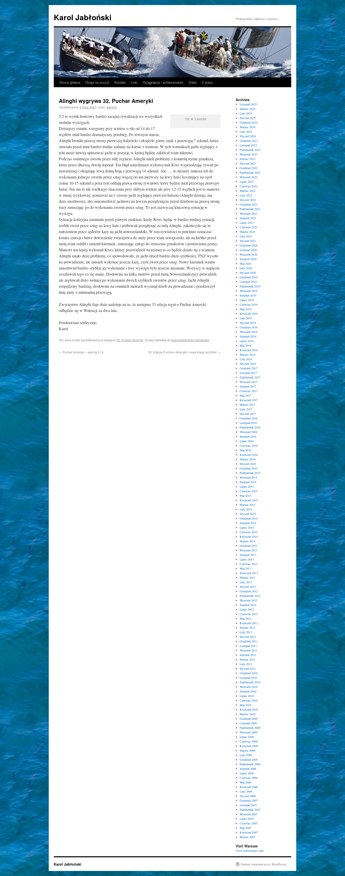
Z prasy (207, 82)
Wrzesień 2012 (248, 600)
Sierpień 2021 (248, 218)
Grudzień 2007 (249, 800)
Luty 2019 (246, 318)
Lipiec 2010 (247, 696)
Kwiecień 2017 (249, 400)
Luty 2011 (246, 664)
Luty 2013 (246, 582)
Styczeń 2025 (248, 118)
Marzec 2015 (247, 505)
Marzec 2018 (247, 354)
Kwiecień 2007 (249, 832)
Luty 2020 (246, 268)
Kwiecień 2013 (249, 573)
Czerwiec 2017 (249, 391)
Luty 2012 (246, 632)
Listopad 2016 (248, 423)
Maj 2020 (245, 263)
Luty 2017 (246, 409)
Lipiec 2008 (247, 773)
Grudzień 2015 (249, 468)
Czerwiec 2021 (249, 227)
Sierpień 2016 (248, 436)
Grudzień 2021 (249, 204)
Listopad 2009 (248, 723)
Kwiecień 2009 (249, 746)
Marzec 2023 (247, 159)
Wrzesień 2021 (248, 213)
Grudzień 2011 (249, 641)
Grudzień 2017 (249, 368)
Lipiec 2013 (247, 559)
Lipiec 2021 (247, 222)
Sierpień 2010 (248, 691)
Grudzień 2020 (249, 245)
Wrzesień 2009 (248, 732)
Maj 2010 (245, 705)
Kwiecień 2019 (249, 313)
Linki (134, 82)
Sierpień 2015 (248, 482)
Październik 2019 (250, 286)
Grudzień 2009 (249, 718)
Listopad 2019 (248, 282)
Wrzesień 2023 (248, 154)
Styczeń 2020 (248, 273)
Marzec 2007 (247, 837)
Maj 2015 (245, 495)
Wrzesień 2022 (248, 177)
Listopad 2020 (248, 250)
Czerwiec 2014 (249, 532)
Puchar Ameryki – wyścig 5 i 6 (81, 352)
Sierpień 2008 (248, 769)
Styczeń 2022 (248, 200)
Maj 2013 (245, 568)
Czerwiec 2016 (249, 445)
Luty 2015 (246, 509)
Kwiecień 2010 (249, 709)
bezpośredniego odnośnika (190, 340)
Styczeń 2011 (248, 668)
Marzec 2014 (247, 541)
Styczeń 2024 (248, 136)
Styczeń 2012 (248, 637)
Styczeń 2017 (248, 414)
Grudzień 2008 (249, 759)
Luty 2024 (246, 131)
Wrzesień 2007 (248, 814)
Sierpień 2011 (248, 655)
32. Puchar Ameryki (129, 340)
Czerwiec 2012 (249, 614)
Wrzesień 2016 (248, 432)
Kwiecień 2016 (249, 455)
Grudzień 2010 (249, 673)
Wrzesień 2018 (248, 332)
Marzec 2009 (247, 750)
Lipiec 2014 (247, 527)
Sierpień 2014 (248, 523)
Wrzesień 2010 (248, 687)
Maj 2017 (245, 395)
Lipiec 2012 (247, 609)
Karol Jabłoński (82, 17)
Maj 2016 (245, 450)
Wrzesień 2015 (248, 477)
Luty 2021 (246, 236)
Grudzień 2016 (249, 418)
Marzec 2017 (247, 404)
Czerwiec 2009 (249, 741)
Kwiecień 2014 (249, 536)
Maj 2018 (245, 345)
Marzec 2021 (247, 232)
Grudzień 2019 (249, 277)
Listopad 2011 (248, 646)
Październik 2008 (250, 764)
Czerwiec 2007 (249, 823)
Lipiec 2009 (247, 737)
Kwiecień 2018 (249, 350)
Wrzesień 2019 (248, 291)
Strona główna (69, 82)
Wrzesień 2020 (248, 254)
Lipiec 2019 (247, 300)
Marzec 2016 (247, 459)
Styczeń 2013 (248, 587)
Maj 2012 (245, 618)
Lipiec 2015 (247, 486)
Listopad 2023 (248, 145)
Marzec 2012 (247, 627)
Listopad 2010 (248, 678)
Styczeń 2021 (248, 241)
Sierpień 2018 (248, 336)
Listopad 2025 (248, 104)
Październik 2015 (250, 473)
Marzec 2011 (247, 659)
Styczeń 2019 (248, 323)
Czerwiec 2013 (249, 564)
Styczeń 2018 (248, 364)
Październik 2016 (250, 427)
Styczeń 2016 (248, 464)
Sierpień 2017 (248, 386)
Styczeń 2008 (248, 796)
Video (192, 82)
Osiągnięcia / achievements (163, 82)
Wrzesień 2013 (248, 550)
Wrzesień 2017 (248, 382)
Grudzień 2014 (249, 518)
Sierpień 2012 (248, 605)
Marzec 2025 (247, 109)
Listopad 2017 (248, 373)
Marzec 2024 (247, 127)
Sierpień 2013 (248, 555)
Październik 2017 (250, 377)
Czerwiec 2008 (249, 778)
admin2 (112, 107)
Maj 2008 (245, 782)
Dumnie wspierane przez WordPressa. (264, 864)
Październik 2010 (250, 682)
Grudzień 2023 (249, 141)
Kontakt (120, 82)
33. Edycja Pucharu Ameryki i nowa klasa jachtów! (184, 352)
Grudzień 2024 (249, 122)
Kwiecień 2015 (249, 500)
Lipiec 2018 (247, 341)
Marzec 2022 (247, 191)
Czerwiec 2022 (249, 186)
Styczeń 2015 (248, 514)
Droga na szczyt (97, 82)
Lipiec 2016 (247, 441)
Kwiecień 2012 (249, 623)
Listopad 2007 (248, 805)
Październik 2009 (250, 728)
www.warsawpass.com (249, 850)
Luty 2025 (246, 113)
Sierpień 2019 (248, 295)
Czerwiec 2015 (249, 491)
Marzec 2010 (247, 714)
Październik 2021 (250, 209)
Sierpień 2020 (248, 259)
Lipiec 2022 (247, 181)
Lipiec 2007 (247, 819)
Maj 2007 (245, 828)
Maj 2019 (245, 309)
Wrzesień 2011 (248, 650)
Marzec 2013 (247, 577)
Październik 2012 (250, 596)
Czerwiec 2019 (249, 304)
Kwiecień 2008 (249, 787)
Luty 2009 (246, 755)
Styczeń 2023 (248, 163)
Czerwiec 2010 (249, 700)
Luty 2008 (246, 791)
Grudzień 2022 (249, 168)
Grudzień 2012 (249, 591)
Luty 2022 (246, 195)
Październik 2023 (250, 150)
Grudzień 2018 (249, 327)
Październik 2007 (250, 809)
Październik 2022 (250, 172)
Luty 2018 (246, 359)
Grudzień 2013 (249, 546)
